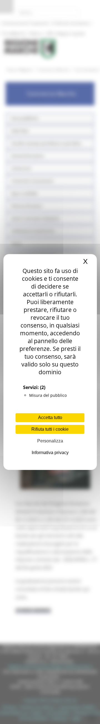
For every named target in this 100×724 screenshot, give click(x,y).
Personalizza (50, 441)
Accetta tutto (50, 417)
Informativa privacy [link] (50, 452)
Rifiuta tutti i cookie (50, 429)
